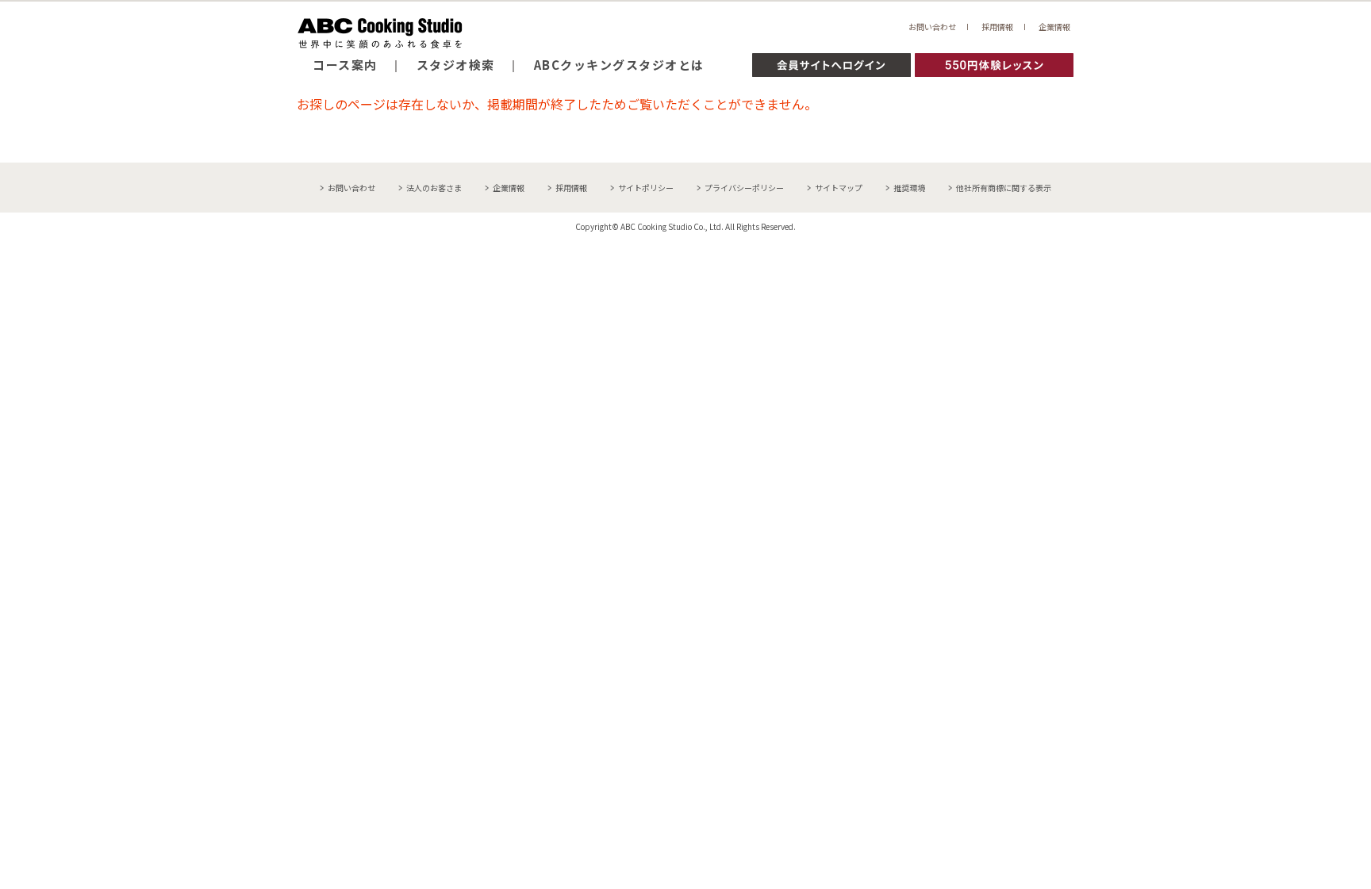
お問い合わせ (932, 27)
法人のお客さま (434, 188)
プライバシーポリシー (744, 188)
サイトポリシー (646, 188)
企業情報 (1054, 27)
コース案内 (345, 64)
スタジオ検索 (456, 64)
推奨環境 (909, 188)
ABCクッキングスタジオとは (619, 64)
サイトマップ (838, 188)
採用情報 (997, 27)
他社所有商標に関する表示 (1003, 188)
